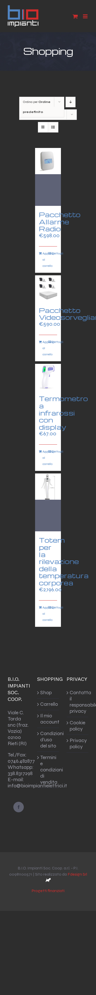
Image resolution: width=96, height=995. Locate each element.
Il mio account (48, 719)
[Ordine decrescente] (71, 102)
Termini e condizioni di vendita (48, 769)
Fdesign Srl (77, 874)
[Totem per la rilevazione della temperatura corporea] (48, 502)
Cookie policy (77, 726)
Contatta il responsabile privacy (78, 702)
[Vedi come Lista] (53, 127)
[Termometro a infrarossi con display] (48, 377)
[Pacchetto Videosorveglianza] (48, 288)
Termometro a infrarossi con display (63, 412)
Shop (46, 693)
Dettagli (54, 253)
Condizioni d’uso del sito (48, 739)
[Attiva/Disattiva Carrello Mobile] (75, 16)
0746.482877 (21, 761)
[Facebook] (18, 807)
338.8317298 (20, 773)
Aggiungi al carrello (45, 260)
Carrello (48, 704)
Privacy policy (78, 743)
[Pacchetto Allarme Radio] (48, 177)
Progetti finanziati (48, 890)
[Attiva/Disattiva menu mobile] (85, 16)
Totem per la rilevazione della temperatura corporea (64, 561)
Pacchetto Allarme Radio (59, 221)
